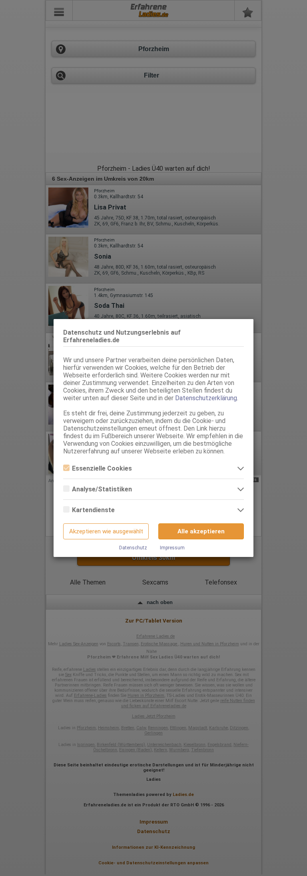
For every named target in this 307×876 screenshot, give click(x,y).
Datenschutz (133, 548)
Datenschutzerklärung (206, 398)
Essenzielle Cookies (102, 468)
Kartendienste (93, 510)
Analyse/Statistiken (102, 489)
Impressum (172, 548)
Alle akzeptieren (201, 531)
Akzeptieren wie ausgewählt (106, 531)
